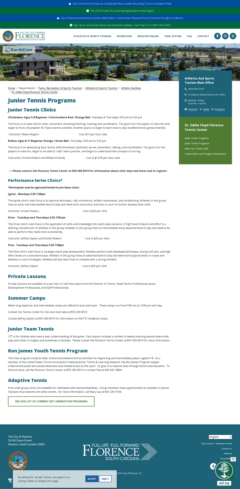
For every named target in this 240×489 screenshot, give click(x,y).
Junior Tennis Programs (197, 143)
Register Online (148, 36)
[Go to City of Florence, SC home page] (24, 36)
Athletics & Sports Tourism (92, 36)
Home (11, 88)
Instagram (225, 36)
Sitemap (228, 453)
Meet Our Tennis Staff (196, 148)
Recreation (124, 36)
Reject (105, 478)
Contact (203, 36)
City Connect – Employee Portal (216, 443)
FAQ (189, 36)
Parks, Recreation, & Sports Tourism (60, 88)
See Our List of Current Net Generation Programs (51, 401)
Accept (92, 478)
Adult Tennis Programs (197, 138)
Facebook (217, 36)
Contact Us (226, 448)
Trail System (172, 36)
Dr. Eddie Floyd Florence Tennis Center (35, 92)
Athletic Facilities (131, 88)
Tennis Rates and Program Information (205, 153)
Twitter (233, 36)
